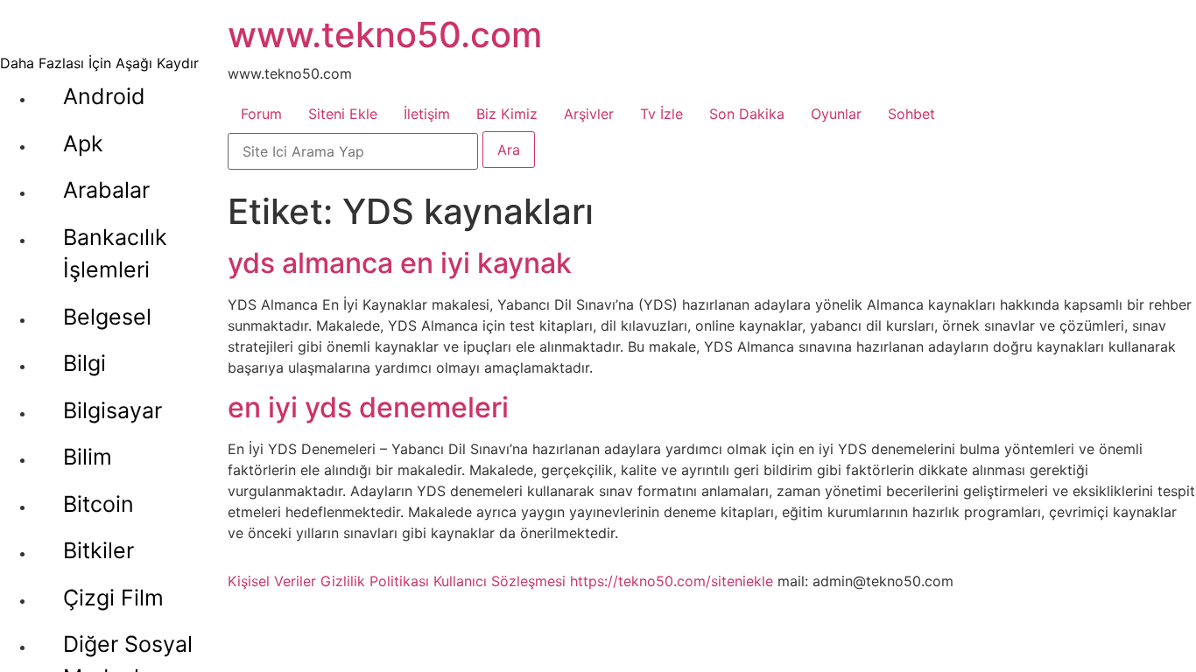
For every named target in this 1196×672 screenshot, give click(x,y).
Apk (83, 143)
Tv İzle (661, 113)
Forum (261, 113)
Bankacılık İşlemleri (115, 254)
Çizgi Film (113, 597)
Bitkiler (98, 550)
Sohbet (911, 113)
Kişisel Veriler (272, 581)
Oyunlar (836, 113)
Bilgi (84, 363)
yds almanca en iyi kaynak (400, 263)
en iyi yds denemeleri (368, 407)
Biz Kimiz (507, 113)
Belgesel (107, 317)
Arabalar (106, 190)
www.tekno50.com (385, 34)
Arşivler (589, 113)
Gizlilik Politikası (374, 581)
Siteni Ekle (342, 113)
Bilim (87, 457)
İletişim (427, 113)
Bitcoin (98, 504)
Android (104, 96)
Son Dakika (746, 113)
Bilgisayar (112, 410)
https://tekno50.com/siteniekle (671, 581)
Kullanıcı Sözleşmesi (499, 581)
